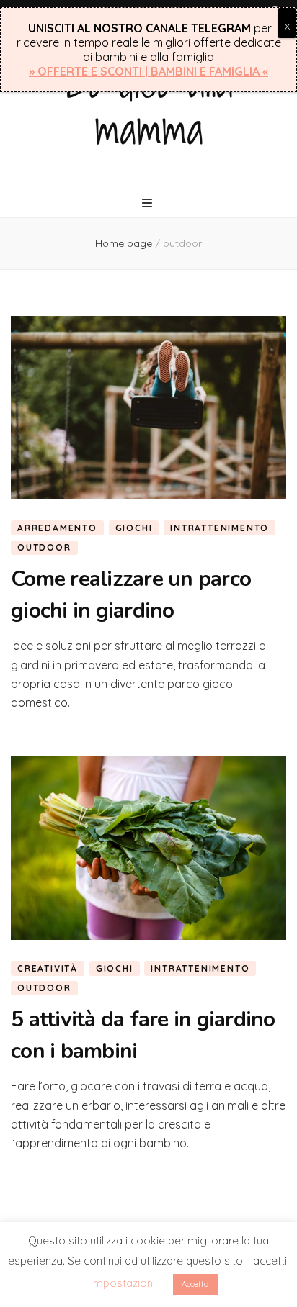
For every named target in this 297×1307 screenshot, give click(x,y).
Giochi (134, 528)
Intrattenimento (219, 528)
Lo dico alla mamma (149, 104)
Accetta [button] (195, 1284)
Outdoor (44, 547)
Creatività (47, 968)
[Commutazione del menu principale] (149, 203)
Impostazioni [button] (123, 1283)
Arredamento (57, 528)
